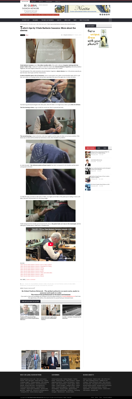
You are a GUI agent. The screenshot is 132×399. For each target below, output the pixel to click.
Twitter (102, 14)
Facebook (100, 14)
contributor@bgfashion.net (68, 296)
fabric (45, 284)
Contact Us (57, 1)
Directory (33, 1)
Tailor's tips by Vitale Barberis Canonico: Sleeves (32, 276)
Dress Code (67, 20)
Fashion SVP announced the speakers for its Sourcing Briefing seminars (29, 318)
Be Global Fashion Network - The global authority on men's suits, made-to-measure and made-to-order (51, 292)
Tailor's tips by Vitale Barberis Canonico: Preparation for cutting (35, 266)
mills (53, 284)
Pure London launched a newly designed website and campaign (100, 168)
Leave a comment (30, 279)
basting (38, 285)
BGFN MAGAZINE (24, 24)
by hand (70, 284)
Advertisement (49, 1)
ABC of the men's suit (41, 24)
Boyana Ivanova (68, 35)
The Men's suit (25, 20)
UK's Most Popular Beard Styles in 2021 (100, 184)
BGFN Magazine (25, 1)
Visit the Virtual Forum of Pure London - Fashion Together (100, 177)
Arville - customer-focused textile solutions (71, 317)
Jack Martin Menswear (96, 160)
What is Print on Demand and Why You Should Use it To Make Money (100, 152)
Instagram (109, 14)
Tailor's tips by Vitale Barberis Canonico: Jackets (32, 271)
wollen (49, 284)
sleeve (65, 284)
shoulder (50, 285)
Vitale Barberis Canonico (36, 284)
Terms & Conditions (107, 397)
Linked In (106, 14)
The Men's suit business (47, 20)
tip (29, 284)
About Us (41, 1)
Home (92, 397)
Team (100, 397)
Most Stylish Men (84, 20)
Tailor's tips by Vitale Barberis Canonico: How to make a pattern (36, 264)
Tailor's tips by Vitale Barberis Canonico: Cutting (32, 268)
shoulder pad (43, 285)
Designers (35, 20)
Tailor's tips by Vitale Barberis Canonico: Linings (32, 269)
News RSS (69, 397)
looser (28, 285)
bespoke (33, 285)
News (75, 20)
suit (56, 284)
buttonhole (60, 284)
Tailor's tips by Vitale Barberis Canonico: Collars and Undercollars (36, 272)
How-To (59, 20)
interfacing (23, 285)
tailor (26, 284)
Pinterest (104, 14)
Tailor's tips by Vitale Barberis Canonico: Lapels (31, 274)
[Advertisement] (50, 333)
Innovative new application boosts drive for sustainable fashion (49, 318)
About (96, 397)
